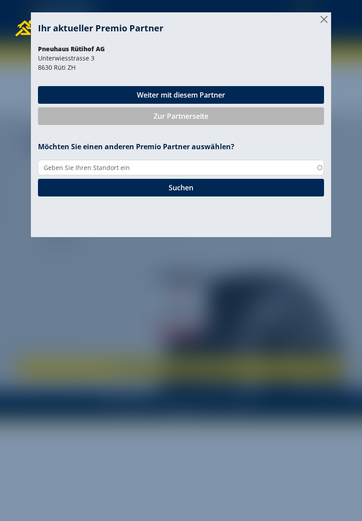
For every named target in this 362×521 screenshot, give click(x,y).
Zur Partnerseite (181, 116)
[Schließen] (324, 19)
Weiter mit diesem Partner (181, 95)
